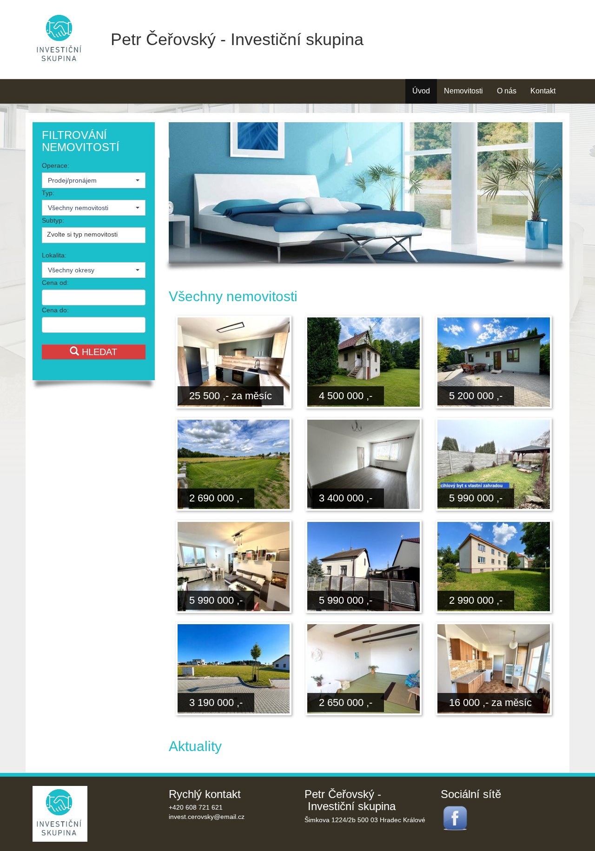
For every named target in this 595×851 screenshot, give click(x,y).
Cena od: (55, 282)
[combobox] (93, 180)
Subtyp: (53, 220)
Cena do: (55, 310)
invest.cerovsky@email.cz (207, 816)
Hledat (98, 352)
